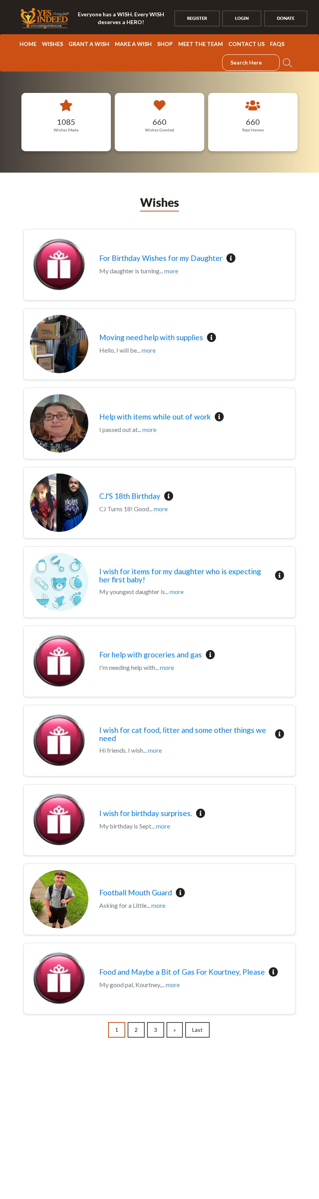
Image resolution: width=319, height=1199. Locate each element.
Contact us (246, 43)
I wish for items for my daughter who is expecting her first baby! (180, 576)
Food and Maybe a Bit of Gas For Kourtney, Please (182, 972)
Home (28, 43)
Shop (165, 43)
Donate (285, 18)
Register (197, 18)
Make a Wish (133, 43)
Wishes (52, 43)
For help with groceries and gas (150, 655)
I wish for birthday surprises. (145, 813)
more (171, 270)
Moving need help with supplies (151, 338)
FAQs (277, 43)
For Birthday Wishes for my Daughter (161, 258)
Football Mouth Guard (135, 893)
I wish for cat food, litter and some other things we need (182, 734)
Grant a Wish (88, 43)
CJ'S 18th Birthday (129, 496)
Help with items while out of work (155, 417)
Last (197, 1029)
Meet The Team (200, 43)
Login (242, 18)
